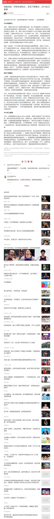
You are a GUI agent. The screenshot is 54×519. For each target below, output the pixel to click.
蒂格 (17, 96)
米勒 (41, 34)
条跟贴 (26, 186)
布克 (18, 102)
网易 (5, 2)
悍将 (5, 23)
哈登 (26, 77)
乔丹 (15, 46)
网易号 (10, 2)
